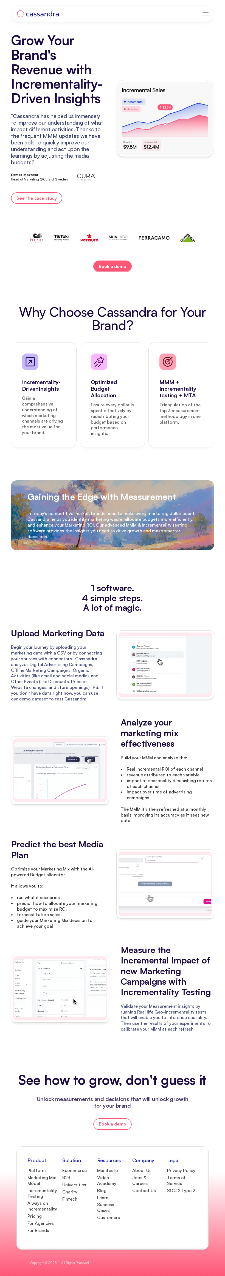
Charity (69, 1192)
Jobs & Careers (140, 1180)
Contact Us (145, 1190)
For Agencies (40, 1223)
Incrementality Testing (42, 1193)
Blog (101, 1190)
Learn (102, 1197)
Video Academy (106, 1180)
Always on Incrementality (42, 1206)
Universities (74, 1184)
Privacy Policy (181, 1170)
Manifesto (107, 1170)
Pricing (34, 1216)
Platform (36, 1170)
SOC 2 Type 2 (181, 1190)
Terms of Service (177, 1180)
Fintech (69, 1199)
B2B (66, 1177)
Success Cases (106, 1207)
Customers (108, 1217)
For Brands (38, 1230)
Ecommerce (74, 1170)
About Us (141, 1170)
